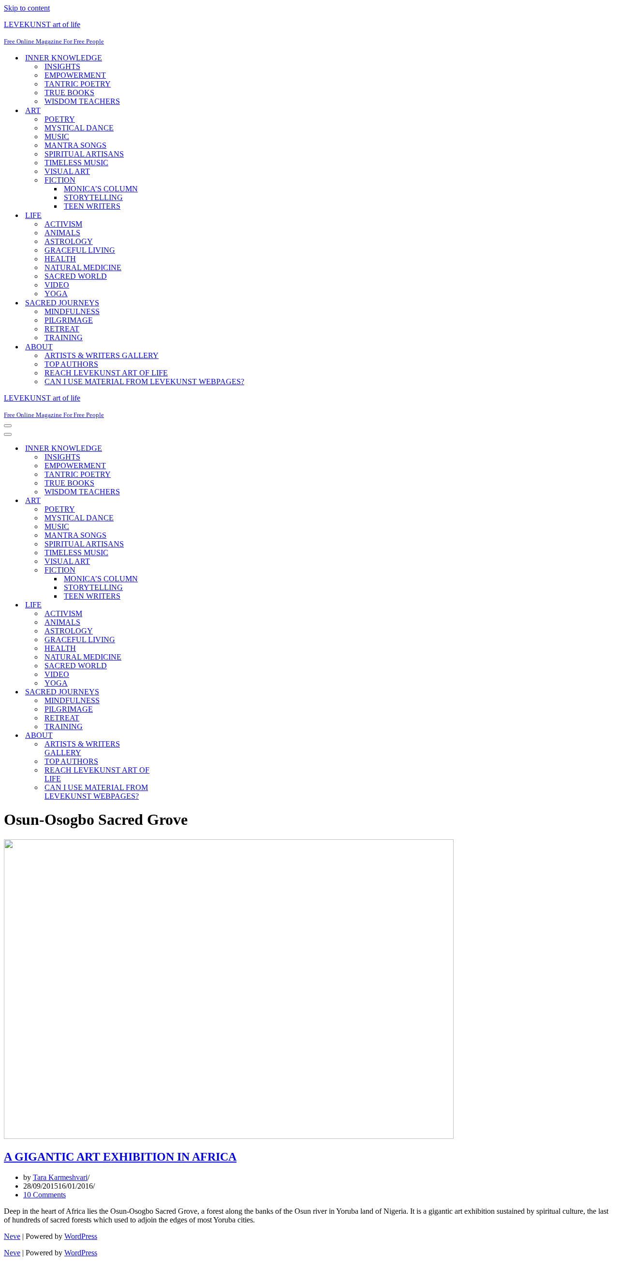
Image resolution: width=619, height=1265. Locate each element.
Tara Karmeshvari (60, 1177)
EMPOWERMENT (75, 75)
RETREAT (61, 329)
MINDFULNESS (72, 311)
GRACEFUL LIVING (79, 250)
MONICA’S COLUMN (101, 189)
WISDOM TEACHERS (82, 101)
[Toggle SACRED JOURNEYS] (173, 692)
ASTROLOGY (68, 241)
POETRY (59, 119)
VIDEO (56, 285)
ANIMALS (62, 233)
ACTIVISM (63, 224)
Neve (12, 1236)
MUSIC (56, 136)
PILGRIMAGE (68, 320)
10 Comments (44, 1195)
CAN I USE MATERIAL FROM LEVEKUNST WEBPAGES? (144, 381)
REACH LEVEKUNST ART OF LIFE (106, 373)
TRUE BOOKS (69, 92)
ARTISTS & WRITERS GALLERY (101, 355)
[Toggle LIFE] (173, 605)
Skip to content (27, 8)
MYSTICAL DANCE (79, 128)
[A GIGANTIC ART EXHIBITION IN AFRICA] (229, 1136)
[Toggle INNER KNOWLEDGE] (173, 449)
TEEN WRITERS (92, 206)
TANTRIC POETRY (77, 84)
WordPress (80, 1236)
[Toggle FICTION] (173, 570)
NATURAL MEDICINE (82, 267)
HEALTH (60, 259)
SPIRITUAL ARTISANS (84, 154)
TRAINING (63, 337)
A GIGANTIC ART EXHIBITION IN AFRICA (120, 1156)
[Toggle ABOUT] (173, 736)
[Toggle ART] (173, 501)
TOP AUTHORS (71, 364)
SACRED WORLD (75, 276)
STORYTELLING (93, 197)
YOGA (56, 293)
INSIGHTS (62, 66)
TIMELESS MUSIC (76, 162)
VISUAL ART (67, 171)
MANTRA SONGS (75, 145)
